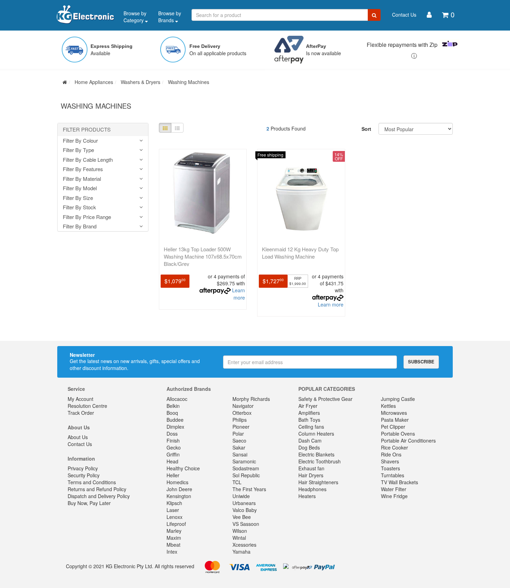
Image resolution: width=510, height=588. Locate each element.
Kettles (388, 405)
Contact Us (404, 14)
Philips (239, 419)
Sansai (239, 454)
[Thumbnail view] (165, 128)
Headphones (312, 489)
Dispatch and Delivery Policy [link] (99, 496)
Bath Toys (309, 419)
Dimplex (175, 426)
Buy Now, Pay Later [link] (89, 502)
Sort (366, 128)
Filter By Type (78, 150)
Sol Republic (246, 475)
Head (172, 461)
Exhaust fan (311, 468)
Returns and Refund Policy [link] (97, 489)
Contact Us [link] (80, 443)
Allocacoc (177, 398)
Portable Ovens (398, 433)
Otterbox (242, 412)
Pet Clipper (393, 426)
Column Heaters (316, 433)
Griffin (173, 454)
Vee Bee (241, 516)
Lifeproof (176, 523)
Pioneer (240, 426)
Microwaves (394, 412)
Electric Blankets (316, 454)
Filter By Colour (80, 141)
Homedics (177, 482)
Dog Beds (309, 447)
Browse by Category (135, 17)
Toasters (390, 468)
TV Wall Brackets (399, 482)
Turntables (392, 475)
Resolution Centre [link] (87, 405)
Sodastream (245, 468)
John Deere (179, 489)
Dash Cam (310, 440)
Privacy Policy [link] (83, 468)
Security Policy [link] (84, 475)
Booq (172, 412)
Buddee (175, 419)
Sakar (238, 447)
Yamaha (241, 551)
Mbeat (173, 544)
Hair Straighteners (318, 482)
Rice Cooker (394, 447)
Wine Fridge (394, 496)
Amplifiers (309, 412)
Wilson (239, 530)
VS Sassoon (245, 523)
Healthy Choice (183, 468)
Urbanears (244, 502)
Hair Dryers (310, 475)
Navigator (243, 405)
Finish (173, 440)
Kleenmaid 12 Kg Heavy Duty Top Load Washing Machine (300, 252)
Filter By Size (78, 198)
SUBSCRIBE (421, 361)
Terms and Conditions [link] (92, 482)
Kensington (179, 496)
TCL (236, 482)
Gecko (174, 447)
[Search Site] (374, 15)
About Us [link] (78, 437)
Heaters (307, 496)
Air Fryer (307, 405)
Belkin (173, 405)
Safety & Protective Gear (325, 398)
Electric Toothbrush (319, 461)
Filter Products (87, 130)
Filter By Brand (79, 226)
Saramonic (244, 461)
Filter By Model (80, 188)
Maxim (174, 537)
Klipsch (174, 502)
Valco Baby (244, 509)
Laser (173, 509)
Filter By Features (83, 169)
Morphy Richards (251, 398)
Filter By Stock (79, 207)
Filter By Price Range (87, 217)
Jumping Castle (398, 398)
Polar (238, 433)
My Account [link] (80, 398)
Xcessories (244, 544)
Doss (172, 433)
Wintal (239, 537)
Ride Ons (391, 454)
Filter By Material (82, 179)
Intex (172, 551)
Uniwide (241, 496)
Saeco (239, 440)
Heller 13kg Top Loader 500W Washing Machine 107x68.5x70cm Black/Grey (203, 256)
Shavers (390, 461)
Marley (174, 530)
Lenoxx (174, 516)
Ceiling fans (311, 426)
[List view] (177, 128)
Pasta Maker (395, 419)
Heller (173, 475)
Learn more (238, 294)
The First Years (249, 489)
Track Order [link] (81, 412)
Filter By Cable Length (88, 160)
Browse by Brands (169, 17)
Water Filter (393, 489)
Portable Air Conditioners (408, 440)
